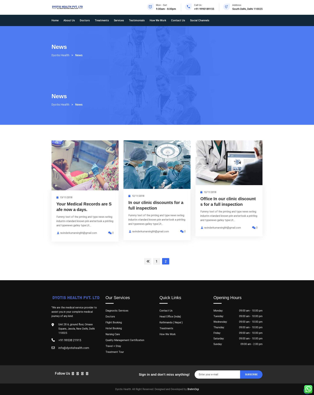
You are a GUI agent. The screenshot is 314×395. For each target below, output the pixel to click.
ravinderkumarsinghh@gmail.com (78, 232)
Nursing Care (112, 334)
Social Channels (199, 20)
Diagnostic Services (116, 310)
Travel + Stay (113, 346)
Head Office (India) (170, 316)
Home (55, 20)
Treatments (102, 20)
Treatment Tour (114, 352)
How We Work (158, 20)
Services (119, 20)
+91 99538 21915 (69, 340)
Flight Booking (113, 322)
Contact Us (178, 20)
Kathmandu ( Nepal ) (171, 322)
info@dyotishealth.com (73, 348)
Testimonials (137, 20)
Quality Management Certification (124, 340)
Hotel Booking (113, 328)
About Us (69, 20)
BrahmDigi (193, 389)
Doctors (85, 20)
